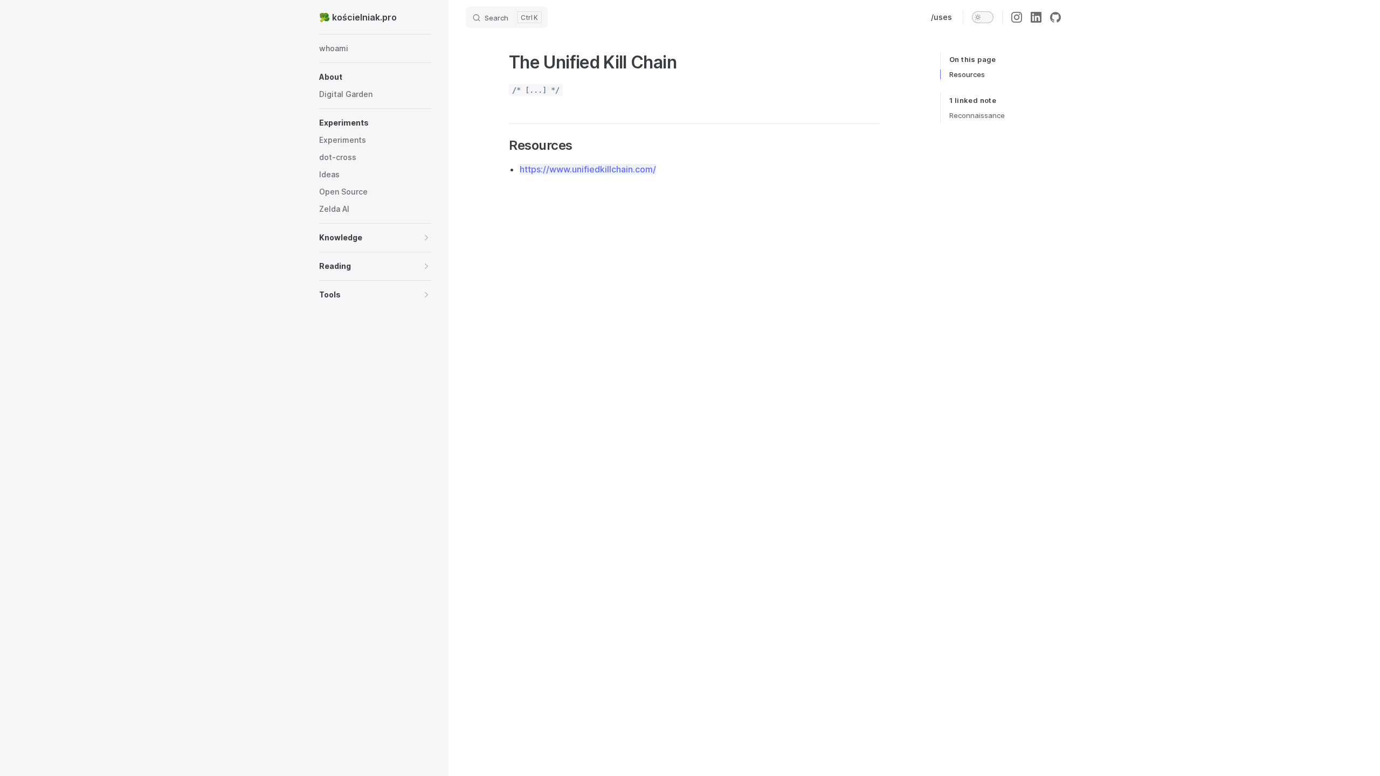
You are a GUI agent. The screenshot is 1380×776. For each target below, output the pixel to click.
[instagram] (1016, 17)
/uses (941, 17)
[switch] (982, 17)
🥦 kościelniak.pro (358, 17)
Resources (967, 74)
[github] (1055, 17)
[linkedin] (1036, 17)
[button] (375, 77)
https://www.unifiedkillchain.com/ (588, 169)
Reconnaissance (977, 115)
